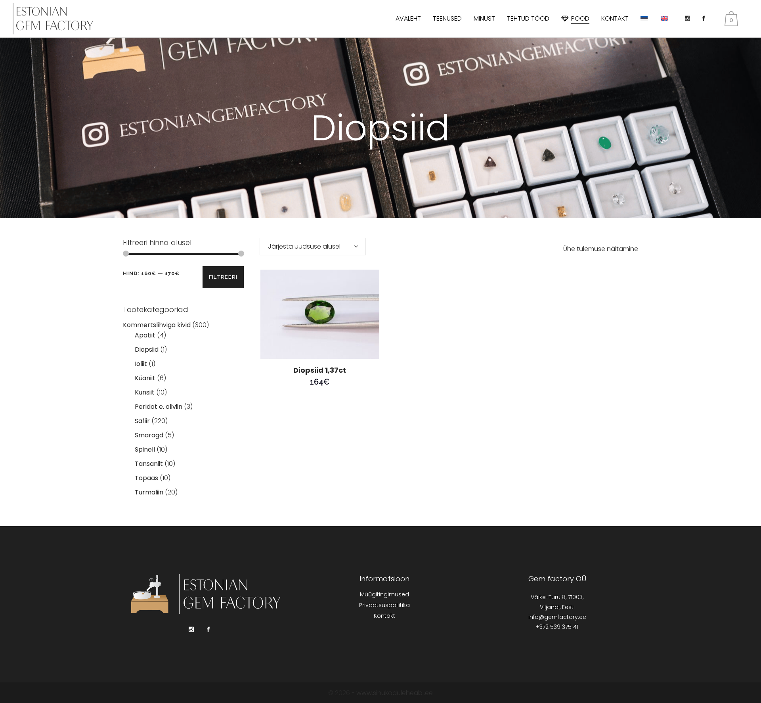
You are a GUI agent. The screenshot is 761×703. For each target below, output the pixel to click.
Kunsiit (145, 392)
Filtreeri (223, 277)
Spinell (145, 449)
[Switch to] (645, 18)
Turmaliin (149, 492)
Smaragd (149, 435)
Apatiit (145, 335)
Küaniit (145, 378)
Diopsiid (147, 349)
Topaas (146, 478)
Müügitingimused (384, 594)
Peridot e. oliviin (158, 406)
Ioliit (141, 363)
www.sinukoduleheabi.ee (394, 692)
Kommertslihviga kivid (157, 324)
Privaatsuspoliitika (384, 605)
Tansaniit (149, 463)
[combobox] (313, 246)
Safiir (142, 420)
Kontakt (384, 616)
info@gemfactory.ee (557, 617)
